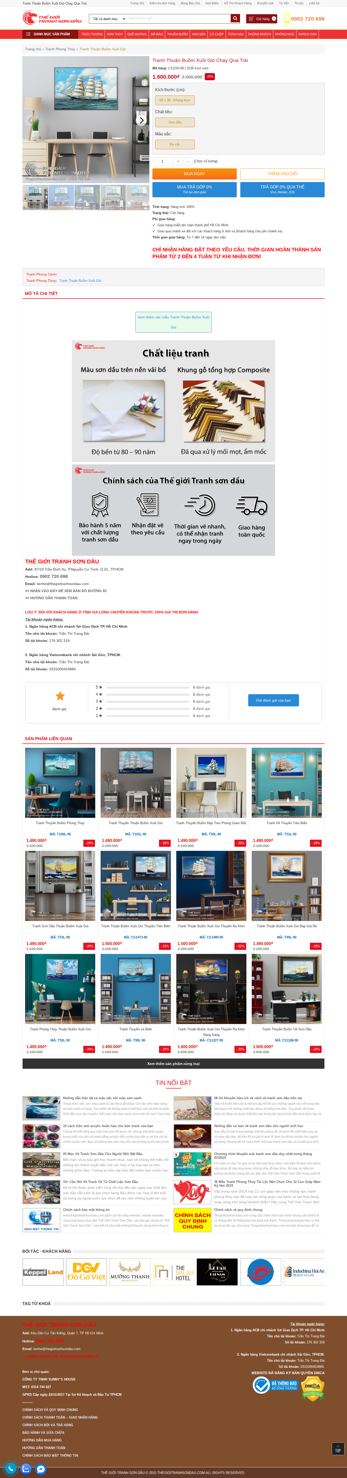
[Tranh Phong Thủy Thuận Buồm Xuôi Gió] (60, 990)
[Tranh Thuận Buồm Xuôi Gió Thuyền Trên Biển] (136, 886)
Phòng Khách (259, 34)
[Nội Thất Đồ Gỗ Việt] (42, 1272)
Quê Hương (137, 34)
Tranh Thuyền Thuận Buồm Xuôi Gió (136, 823)
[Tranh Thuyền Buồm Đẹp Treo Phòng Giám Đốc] (211, 783)
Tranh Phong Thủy (41, 281)
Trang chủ (137, 3)
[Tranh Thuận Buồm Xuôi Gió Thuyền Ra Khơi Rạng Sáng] (211, 990)
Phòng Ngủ (284, 34)
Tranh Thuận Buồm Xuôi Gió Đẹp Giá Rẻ (287, 926)
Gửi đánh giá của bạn (273, 700)
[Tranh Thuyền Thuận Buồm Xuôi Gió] (136, 783)
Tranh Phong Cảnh (41, 274)
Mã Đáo (157, 34)
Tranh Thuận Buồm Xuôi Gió (80, 281)
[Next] (141, 120)
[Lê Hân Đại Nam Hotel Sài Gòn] (173, 1272)
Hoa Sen (199, 34)
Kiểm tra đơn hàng (162, 3)
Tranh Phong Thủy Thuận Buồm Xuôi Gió (60, 1029)
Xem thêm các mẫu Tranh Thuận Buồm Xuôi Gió (173, 322)
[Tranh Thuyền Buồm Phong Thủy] (60, 783)
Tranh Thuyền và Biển (135, 1029)
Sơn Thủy (115, 34)
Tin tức (299, 3)
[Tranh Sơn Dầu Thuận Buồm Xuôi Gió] (60, 886)
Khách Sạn (307, 34)
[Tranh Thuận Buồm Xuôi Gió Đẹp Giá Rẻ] (287, 886)
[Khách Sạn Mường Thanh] (86, 1272)
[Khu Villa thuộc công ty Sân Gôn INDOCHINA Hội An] (260, 1272)
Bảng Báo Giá (190, 3)
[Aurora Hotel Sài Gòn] (217, 1272)
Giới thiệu (212, 3)
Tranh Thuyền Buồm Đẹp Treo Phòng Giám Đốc (211, 823)
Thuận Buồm (177, 34)
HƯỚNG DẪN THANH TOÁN (53, 598)
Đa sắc (175, 144)
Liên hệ (314, 3)
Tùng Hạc (236, 34)
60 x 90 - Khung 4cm (175, 100)
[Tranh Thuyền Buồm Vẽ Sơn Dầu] (287, 990)
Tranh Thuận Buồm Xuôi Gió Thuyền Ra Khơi (211, 926)
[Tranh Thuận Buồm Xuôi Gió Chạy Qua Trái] (85, 182)
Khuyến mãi (265, 3)
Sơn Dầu (175, 122)
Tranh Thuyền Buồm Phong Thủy (60, 823)
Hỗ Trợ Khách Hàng (238, 3)
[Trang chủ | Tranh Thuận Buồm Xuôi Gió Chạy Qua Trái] (52, 24)
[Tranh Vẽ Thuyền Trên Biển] (287, 783)
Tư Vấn (284, 3)
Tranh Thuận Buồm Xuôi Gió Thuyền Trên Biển (135, 926)
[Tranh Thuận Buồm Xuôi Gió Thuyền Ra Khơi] (211, 886)
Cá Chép (217, 34)
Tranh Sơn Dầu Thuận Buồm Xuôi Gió (60, 926)
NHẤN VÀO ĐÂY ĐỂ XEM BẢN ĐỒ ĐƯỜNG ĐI (68, 591)
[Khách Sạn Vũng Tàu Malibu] (129, 1272)
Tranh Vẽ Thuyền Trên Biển (286, 823)
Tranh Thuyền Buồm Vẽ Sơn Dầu (286, 1029)
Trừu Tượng (92, 34)
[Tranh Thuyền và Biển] (136, 990)
